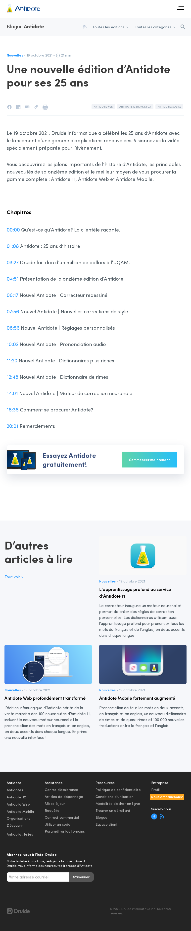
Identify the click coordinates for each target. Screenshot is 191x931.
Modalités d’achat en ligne (118, 803)
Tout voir (12, 577)
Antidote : (20, 834)
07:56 (13, 311)
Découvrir (15, 825)
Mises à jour (55, 803)
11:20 (12, 360)
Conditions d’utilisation (115, 796)
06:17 (12, 294)
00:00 (13, 229)
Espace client (107, 824)
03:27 (13, 262)
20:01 (12, 425)
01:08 (13, 245)
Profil (155, 789)
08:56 (13, 327)
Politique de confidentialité (118, 789)
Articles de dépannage (64, 796)
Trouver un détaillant (113, 810)
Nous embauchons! (167, 796)
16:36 (13, 409)
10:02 (12, 344)
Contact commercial (62, 817)
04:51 (13, 278)
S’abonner (81, 876)
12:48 (12, 376)
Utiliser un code (57, 824)
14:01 (12, 393)
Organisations (18, 818)
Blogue (25, 26)
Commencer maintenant (149, 459)
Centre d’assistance (61, 789)
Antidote (15, 789)
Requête (52, 810)
